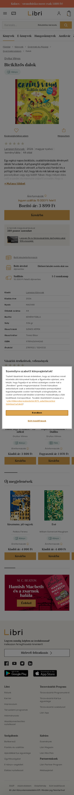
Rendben (37, 412)
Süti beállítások (37, 421)
